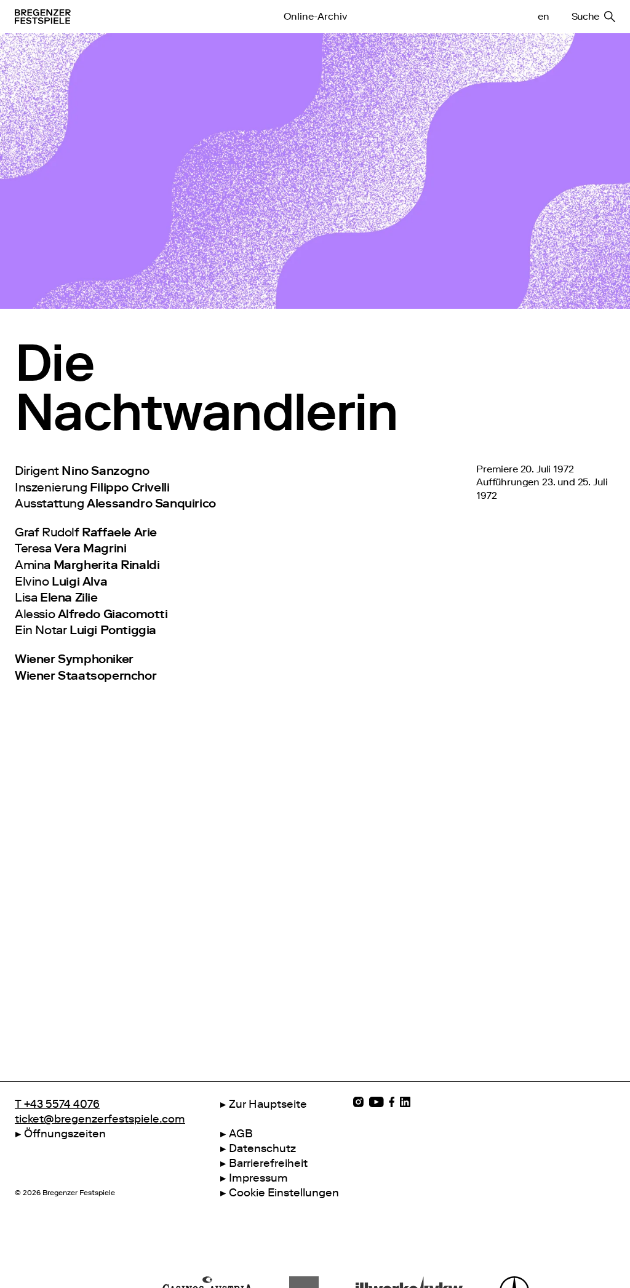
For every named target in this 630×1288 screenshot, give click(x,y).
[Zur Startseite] (112, 16)
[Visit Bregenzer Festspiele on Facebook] (392, 1102)
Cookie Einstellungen (284, 1192)
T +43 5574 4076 (57, 1104)
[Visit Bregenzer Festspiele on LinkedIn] (405, 1102)
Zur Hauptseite (268, 1104)
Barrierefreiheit (268, 1163)
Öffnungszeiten (65, 1133)
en (543, 16)
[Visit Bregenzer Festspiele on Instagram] (358, 1102)
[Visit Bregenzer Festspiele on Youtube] (376, 1102)
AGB (241, 1133)
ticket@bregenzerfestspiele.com (100, 1119)
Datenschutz (262, 1148)
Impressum (258, 1178)
